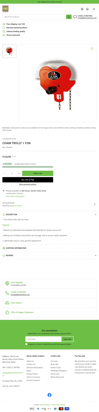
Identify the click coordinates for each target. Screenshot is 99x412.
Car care (54, 361)
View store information (15, 196)
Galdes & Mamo (45, 405)
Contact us (31, 364)
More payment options (27, 184)
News (29, 371)
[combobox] (37, 16)
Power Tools (56, 367)
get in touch (17, 206)
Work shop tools (57, 377)
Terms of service (33, 377)
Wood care (55, 374)
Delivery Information (35, 367)
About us (30, 361)
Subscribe (67, 339)
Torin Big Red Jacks (9, 139)
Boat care (54, 364)
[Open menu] (94, 9)
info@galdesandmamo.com (87, 18)
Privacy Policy (32, 374)
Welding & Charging (58, 371)
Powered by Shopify (58, 405)
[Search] (68, 17)
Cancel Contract (33, 380)
